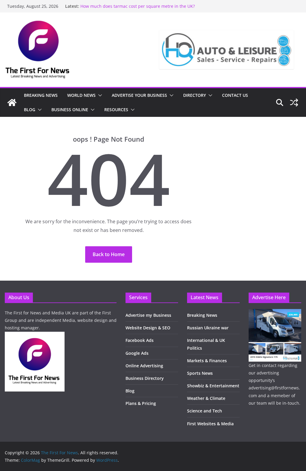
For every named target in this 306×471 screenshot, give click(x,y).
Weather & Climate (206, 398)
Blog (130, 391)
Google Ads (137, 353)
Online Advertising (144, 365)
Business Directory (145, 378)
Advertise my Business (148, 315)
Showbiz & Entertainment (213, 386)
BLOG (29, 109)
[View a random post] (294, 102)
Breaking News (202, 315)
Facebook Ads (140, 340)
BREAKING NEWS (41, 95)
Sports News (200, 373)
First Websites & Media (210, 423)
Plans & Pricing (141, 403)
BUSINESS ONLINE (69, 109)
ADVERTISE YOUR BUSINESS (139, 95)
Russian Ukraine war (208, 328)
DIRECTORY (194, 95)
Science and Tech (204, 411)
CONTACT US (235, 95)
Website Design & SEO (148, 328)
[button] (99, 95)
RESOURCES (116, 109)
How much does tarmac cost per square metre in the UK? (137, 6)
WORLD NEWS (81, 95)
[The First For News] (12, 102)
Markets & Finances (207, 360)
